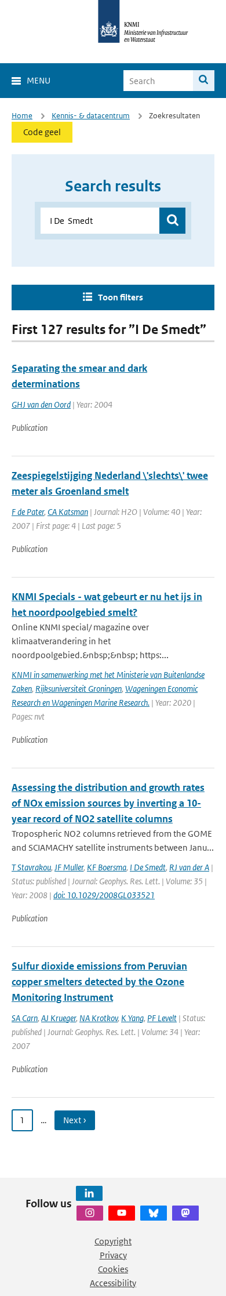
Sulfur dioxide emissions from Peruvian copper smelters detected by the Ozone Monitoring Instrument (99, 982)
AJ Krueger (58, 1017)
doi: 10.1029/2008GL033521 (104, 895)
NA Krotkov (98, 1017)
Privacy (113, 1255)
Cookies (113, 1269)
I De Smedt (148, 867)
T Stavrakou (31, 867)
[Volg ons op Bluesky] (153, 1213)
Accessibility (113, 1282)
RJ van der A (189, 867)
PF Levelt (162, 1017)
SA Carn (25, 1017)
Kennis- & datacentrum (91, 116)
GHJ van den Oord (41, 404)
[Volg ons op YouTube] (121, 1213)
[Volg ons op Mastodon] (185, 1213)
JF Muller (68, 867)
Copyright (113, 1241)
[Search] (203, 80)
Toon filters (120, 297)
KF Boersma (106, 867)
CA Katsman (68, 511)
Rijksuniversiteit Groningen (78, 688)
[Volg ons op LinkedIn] (89, 1193)
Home (22, 116)
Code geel (42, 131)
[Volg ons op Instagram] (89, 1213)
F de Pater (28, 511)
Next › (74, 1120)
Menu (38, 80)
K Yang (132, 1017)
